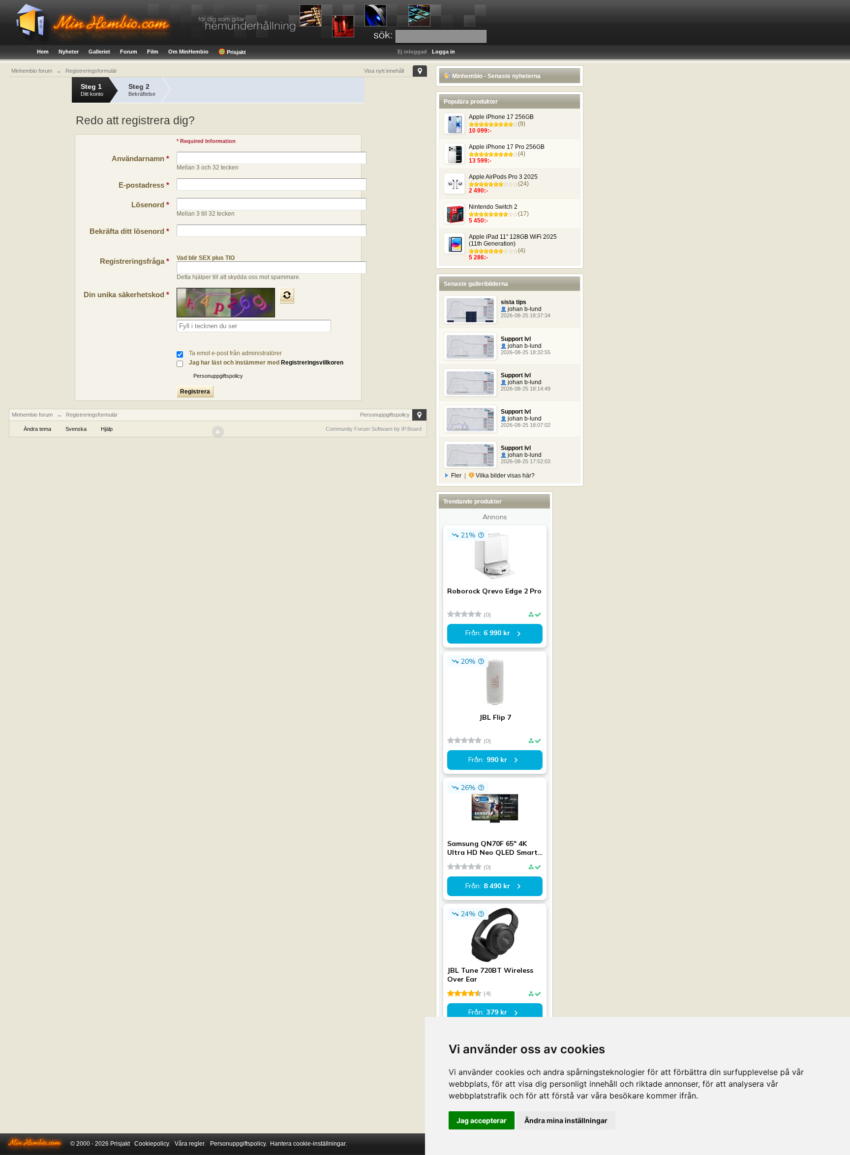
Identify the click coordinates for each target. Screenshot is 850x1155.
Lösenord (150, 204)
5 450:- (478, 220)
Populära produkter (471, 101)
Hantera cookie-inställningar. (308, 1143)
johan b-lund (524, 309)
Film (152, 52)
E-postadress (144, 185)
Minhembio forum (32, 415)
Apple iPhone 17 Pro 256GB (507, 146)
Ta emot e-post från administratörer (235, 353)
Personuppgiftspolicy (218, 376)
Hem (43, 52)
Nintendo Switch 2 (493, 206)
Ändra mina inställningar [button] (565, 1120)
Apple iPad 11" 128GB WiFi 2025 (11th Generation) (513, 240)
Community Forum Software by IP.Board (374, 429)
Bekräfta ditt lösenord (129, 231)
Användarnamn (140, 158)
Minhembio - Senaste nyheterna (496, 76)
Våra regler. (190, 1143)
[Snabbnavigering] (420, 71)
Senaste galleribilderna (476, 284)
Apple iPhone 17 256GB (501, 116)
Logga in (443, 52)
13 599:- (480, 160)
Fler (456, 475)
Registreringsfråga (134, 261)
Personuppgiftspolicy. (238, 1143)
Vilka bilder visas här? (504, 475)
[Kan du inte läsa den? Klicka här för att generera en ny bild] (286, 296)
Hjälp (107, 429)
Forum (128, 52)
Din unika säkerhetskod (126, 294)
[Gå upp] (218, 432)
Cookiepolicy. (152, 1143)
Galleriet (99, 52)
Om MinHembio (188, 52)
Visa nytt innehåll (384, 71)
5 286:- (478, 257)
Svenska (76, 429)
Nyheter (69, 52)
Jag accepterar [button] (481, 1120)
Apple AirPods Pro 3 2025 (503, 176)
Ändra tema (37, 429)
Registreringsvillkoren (312, 362)
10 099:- (480, 130)
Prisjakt (235, 52)
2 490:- (478, 190)
